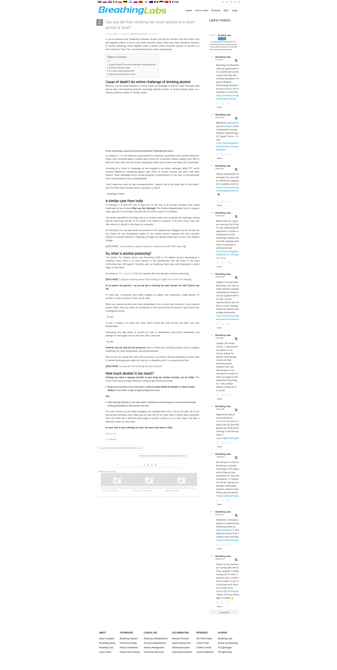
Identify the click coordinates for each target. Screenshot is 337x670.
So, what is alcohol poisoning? (122, 70)
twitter (227, 2)
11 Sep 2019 (220, 457)
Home (189, 10)
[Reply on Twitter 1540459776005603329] (217, 155)
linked (239, 2)
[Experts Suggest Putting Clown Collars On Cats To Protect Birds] (149, 480)
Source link (111, 433)
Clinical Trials (202, 643)
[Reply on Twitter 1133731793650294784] (217, 603)
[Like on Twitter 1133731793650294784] (228, 603)
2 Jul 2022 (219, 60)
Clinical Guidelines (205, 651)
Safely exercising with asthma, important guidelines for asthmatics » (163, 456)
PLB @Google (225, 647)
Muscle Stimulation (129, 647)
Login (234, 10)
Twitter (148, 465)
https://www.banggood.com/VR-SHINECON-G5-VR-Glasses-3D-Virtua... (231, 254)
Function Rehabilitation (155, 643)
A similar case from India (119, 67)
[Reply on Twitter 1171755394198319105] (217, 501)
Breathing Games (107, 643)
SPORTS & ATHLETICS (138, 34)
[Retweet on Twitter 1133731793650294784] (223, 603)
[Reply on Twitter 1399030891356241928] (217, 263)
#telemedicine (223, 146)
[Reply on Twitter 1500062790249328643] (217, 202)
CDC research (124, 273)
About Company (106, 638)
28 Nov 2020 (220, 277)
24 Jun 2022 (219, 117)
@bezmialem (225, 88)
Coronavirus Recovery (154, 651)
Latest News (105, 651)
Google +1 (152, 465)
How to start (201, 10)
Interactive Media (128, 643)
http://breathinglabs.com (228, 421)
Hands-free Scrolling (130, 651)
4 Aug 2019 (219, 514)
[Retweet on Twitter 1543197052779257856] (223, 104)
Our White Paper (204, 638)
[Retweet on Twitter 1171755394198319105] (223, 501)
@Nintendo (226, 126)
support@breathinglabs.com (230, 438)
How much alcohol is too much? (122, 74)
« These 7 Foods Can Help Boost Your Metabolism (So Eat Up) (120, 448)
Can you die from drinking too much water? (140, 366)
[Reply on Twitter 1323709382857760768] (217, 395)
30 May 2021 (220, 215)
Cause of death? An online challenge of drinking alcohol (132, 64)
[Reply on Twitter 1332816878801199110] (217, 324)
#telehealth (236, 146)
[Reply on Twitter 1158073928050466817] (217, 545)
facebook (144, 465)
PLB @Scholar (225, 651)
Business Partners (180, 638)
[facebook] (223, 2)
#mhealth (220, 149)
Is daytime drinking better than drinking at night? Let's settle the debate (154, 279)
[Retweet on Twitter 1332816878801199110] (223, 324)
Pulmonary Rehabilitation (156, 638)
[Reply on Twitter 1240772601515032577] (217, 443)
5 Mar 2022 (219, 168)
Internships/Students (182, 651)
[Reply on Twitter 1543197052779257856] (217, 104)
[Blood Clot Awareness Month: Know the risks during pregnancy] (117, 480)
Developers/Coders (181, 647)
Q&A (226, 10)
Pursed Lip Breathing (228, 643)
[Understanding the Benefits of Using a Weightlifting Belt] (181, 480)
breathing (113, 439)
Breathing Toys (106, 647)
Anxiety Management (154, 647)
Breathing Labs (223, 56)
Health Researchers (181, 643)
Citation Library (203, 647)
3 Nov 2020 (219, 338)
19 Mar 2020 (219, 409)
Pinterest (156, 465)
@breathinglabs (235, 122)
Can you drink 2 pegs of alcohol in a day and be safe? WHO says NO (152, 246)
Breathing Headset (129, 638)
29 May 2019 (220, 559)
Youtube (235, 2)
